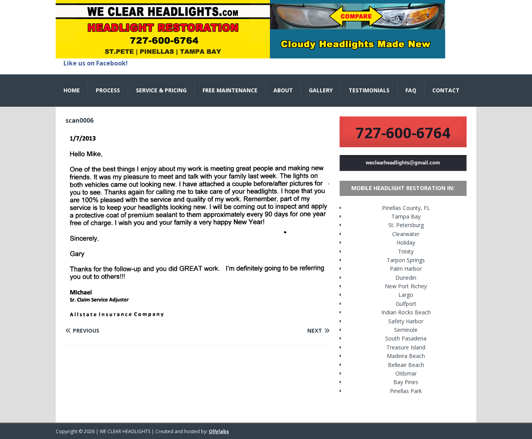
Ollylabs (219, 431)
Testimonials (369, 90)
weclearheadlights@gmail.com (403, 163)
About (283, 90)
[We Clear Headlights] (250, 54)
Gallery (321, 90)
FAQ (410, 90)
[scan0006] (197, 315)
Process (108, 90)
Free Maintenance (230, 90)
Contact (446, 90)
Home (71, 90)
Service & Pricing (161, 90)
